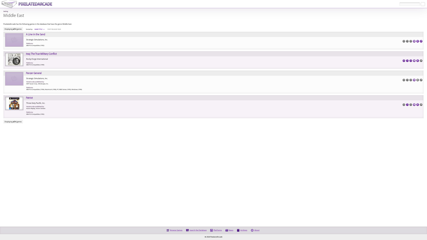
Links (421, 41)
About (257, 230)
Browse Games (176, 230)
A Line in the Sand (35, 34)
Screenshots (404, 60)
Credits (417, 41)
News (231, 230)
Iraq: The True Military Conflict (41, 54)
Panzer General (34, 73)
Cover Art (407, 60)
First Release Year (54, 29)
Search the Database (198, 230)
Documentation (410, 60)
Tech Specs (414, 41)
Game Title (39, 29)
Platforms (218, 230)
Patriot (29, 98)
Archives (243, 230)
